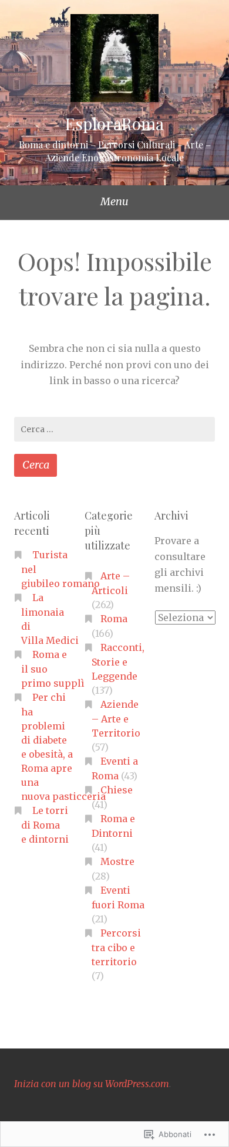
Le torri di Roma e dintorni (45, 825)
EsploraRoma (114, 123)
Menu (114, 201)
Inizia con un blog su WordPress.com (91, 1084)
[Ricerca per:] (114, 429)
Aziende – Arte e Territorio (116, 718)
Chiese (116, 790)
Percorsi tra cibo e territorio (116, 947)
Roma (113, 619)
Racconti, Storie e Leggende (118, 662)
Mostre (117, 861)
